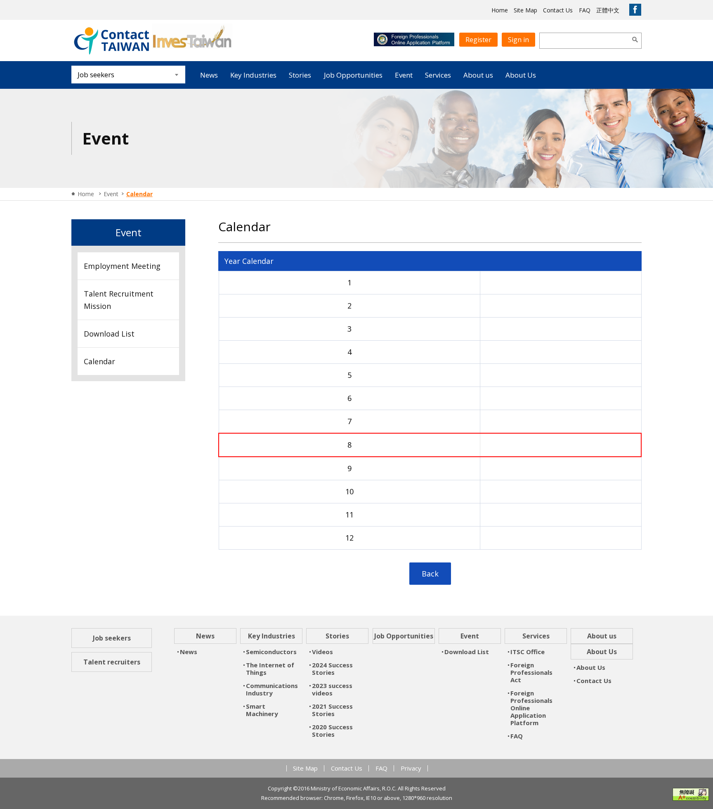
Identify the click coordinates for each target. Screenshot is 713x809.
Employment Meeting (122, 266)
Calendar (99, 361)
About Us (520, 74)
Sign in (518, 39)
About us (478, 74)
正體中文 (607, 10)
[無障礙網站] (691, 794)
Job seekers (112, 638)
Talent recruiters (111, 662)
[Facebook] (635, 10)
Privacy (411, 768)
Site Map (525, 10)
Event (404, 74)
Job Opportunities (353, 74)
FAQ (584, 10)
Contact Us (558, 10)
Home (499, 10)
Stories (300, 74)
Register (478, 39)
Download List (109, 334)
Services (438, 74)
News (209, 74)
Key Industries (253, 74)
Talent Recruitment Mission (118, 300)
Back (430, 574)
